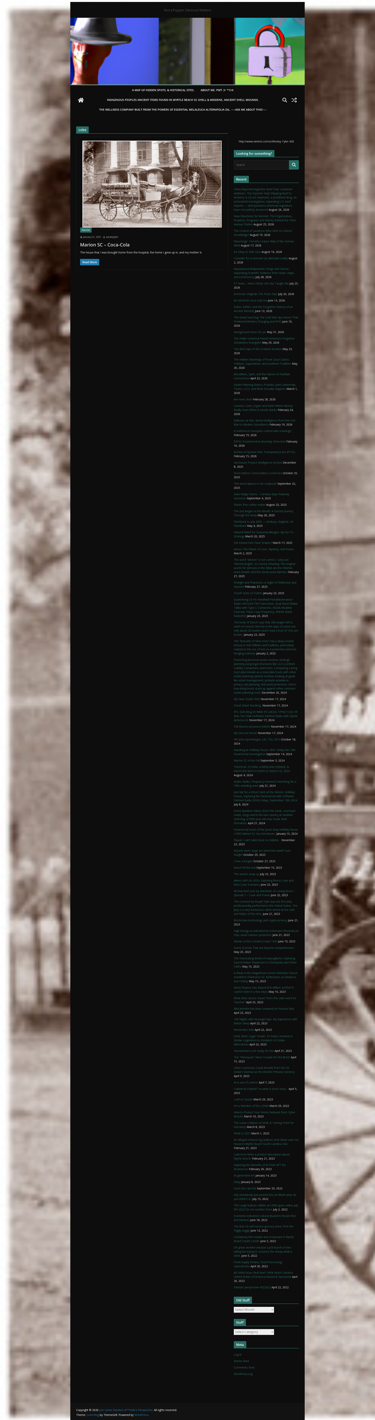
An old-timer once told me (250, 300)
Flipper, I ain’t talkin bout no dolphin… (257, 840)
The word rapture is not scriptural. (255, 483)
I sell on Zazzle (243, 1099)
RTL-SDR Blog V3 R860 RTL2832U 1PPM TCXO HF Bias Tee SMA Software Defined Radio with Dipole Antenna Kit (266, 716)
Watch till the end (245, 867)
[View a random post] (294, 100)
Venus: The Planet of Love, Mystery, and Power (264, 549)
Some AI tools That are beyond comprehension (264, 948)
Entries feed (241, 1361)
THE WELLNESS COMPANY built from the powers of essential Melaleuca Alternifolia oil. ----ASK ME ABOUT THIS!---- (183, 109)
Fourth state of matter (248, 593)
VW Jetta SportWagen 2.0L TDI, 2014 (257, 739)
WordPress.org (243, 1374)
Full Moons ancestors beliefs (252, 726)
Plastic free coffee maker (249, 505)
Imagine (86, 230)
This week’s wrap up (246, 874)
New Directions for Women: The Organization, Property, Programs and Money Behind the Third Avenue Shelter (265, 220)
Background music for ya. (250, 332)
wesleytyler (112, 237)
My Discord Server (245, 733)
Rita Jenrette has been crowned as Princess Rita (264, 1008)
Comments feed (244, 1367)
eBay (237, 1182)
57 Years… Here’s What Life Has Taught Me (261, 283)
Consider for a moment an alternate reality (261, 258)
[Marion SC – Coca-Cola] (152, 184)
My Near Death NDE (247, 699)
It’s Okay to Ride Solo (247, 252)
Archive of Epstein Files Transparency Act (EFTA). (265, 452)
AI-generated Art (244, 1175)
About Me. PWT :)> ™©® (217, 90)
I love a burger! (243, 861)
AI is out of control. (246, 1082)
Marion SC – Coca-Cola (105, 244)
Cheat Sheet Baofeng (248, 705)
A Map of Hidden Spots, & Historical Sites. (163, 90)
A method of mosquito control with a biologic (262, 431)
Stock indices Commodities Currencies (258, 473)
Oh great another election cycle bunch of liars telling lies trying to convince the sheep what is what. (263, 1251)
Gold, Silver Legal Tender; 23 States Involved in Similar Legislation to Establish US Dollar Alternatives (263, 1040)
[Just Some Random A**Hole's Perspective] (187, 20)
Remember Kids (244, 1030)
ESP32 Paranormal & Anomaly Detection (260, 441)
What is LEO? (242, 1133)
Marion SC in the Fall (247, 760)
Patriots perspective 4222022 (252, 1287)
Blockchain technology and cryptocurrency (260, 920)
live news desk (243, 399)
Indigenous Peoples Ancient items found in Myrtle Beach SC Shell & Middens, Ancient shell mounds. (183, 100)
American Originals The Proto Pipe (255, 294)
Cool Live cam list (245, 1188)
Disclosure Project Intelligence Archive (258, 462)
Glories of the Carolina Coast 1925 (255, 941)
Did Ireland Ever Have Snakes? (253, 543)
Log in (238, 1354)
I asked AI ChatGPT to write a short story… (261, 1089)
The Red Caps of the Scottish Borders (258, 349)
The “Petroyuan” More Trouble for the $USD (262, 1057)
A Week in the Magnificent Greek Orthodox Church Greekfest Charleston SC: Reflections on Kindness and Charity (265, 977)
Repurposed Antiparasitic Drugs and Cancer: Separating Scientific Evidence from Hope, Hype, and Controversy (264, 273)
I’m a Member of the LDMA (251, 1106)
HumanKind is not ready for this (254, 1051)
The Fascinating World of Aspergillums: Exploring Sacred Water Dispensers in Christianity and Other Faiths (265, 962)
